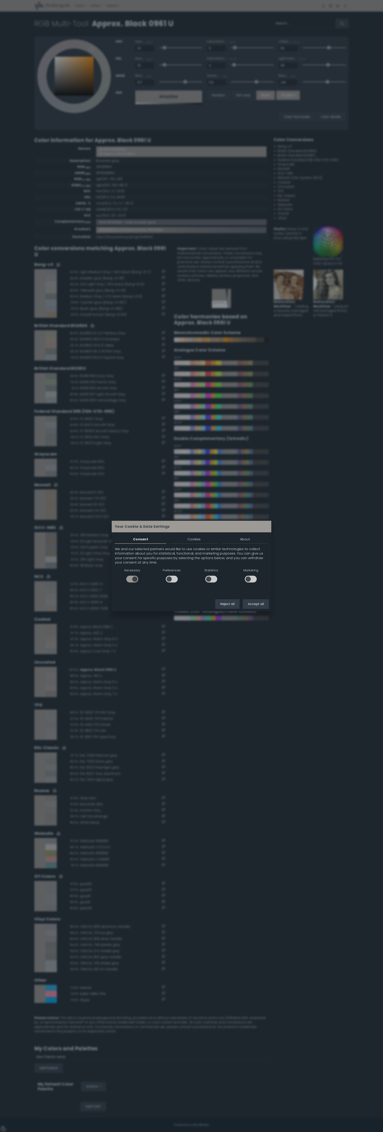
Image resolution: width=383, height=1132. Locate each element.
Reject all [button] (227, 604)
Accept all (256, 604)
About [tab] (245, 539)
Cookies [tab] (194, 539)
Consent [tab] (140, 539)
